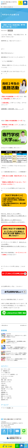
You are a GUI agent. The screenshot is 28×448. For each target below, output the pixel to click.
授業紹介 (3, 394)
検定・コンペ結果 (5, 397)
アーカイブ (3, 407)
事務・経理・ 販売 (5, 379)
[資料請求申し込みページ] (14, 290)
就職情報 (3, 392)
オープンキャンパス (5, 376)
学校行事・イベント (5, 388)
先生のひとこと (4, 381)
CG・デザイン (4, 369)
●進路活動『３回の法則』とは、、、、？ (12, 108)
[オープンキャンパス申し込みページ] (14, 272)
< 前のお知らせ (4, 325)
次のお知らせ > (23, 325)
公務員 (2, 385)
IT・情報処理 (4, 370)
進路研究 (3, 399)
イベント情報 (4, 372)
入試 (2, 383)
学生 (2, 390)
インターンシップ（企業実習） (8, 374)
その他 (2, 378)
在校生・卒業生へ (5, 387)
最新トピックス (4, 396)
